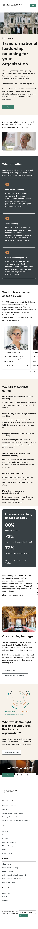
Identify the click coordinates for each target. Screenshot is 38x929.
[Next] (34, 371)
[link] (12, 5)
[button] (8, 107)
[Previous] (30, 371)
